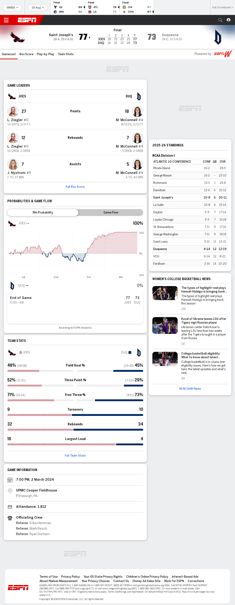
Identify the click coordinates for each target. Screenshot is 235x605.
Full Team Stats (75, 455)
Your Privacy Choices (95, 581)
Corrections (196, 581)
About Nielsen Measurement (58, 581)
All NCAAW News (190, 388)
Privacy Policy (70, 576)
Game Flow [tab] (111, 212)
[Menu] (6, 20)
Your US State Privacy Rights (103, 576)
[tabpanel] (75, 274)
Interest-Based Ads (185, 576)
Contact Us (121, 581)
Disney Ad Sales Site (146, 581)
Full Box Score (75, 186)
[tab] (42, 212)
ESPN (27, 20)
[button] (220, 20)
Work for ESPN (174, 581)
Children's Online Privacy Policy (147, 576)
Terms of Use (48, 576)
